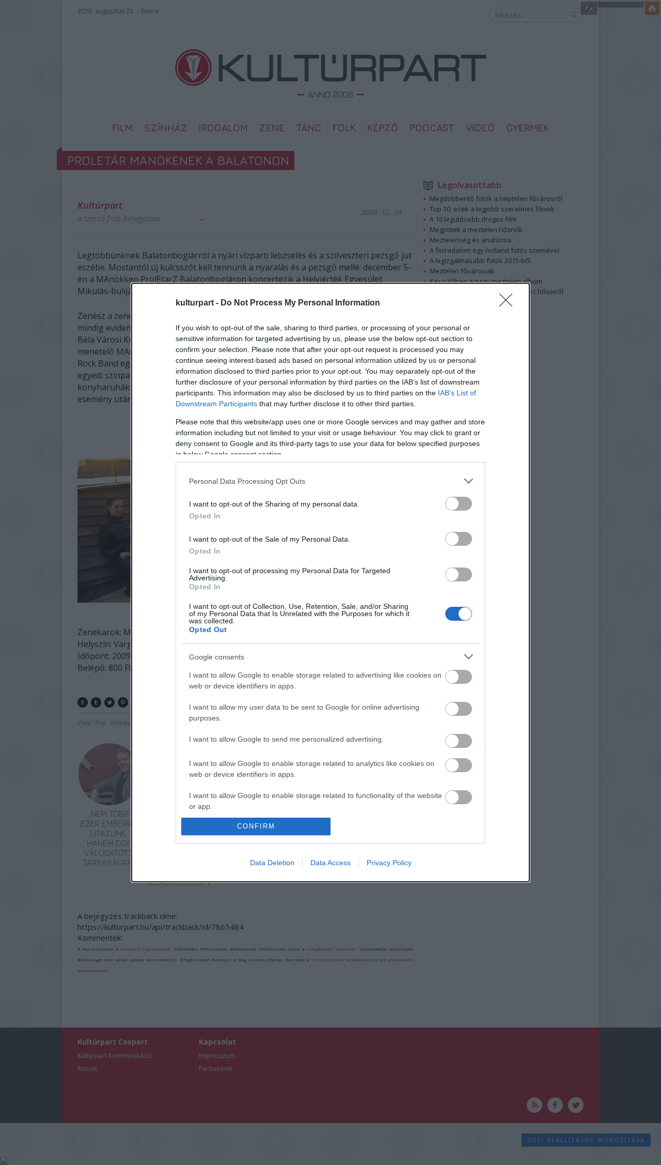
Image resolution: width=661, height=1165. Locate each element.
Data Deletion (272, 863)
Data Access (330, 863)
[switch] (458, 504)
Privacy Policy (389, 863)
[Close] (509, 303)
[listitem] (330, 481)
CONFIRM (256, 826)
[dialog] (330, 582)
